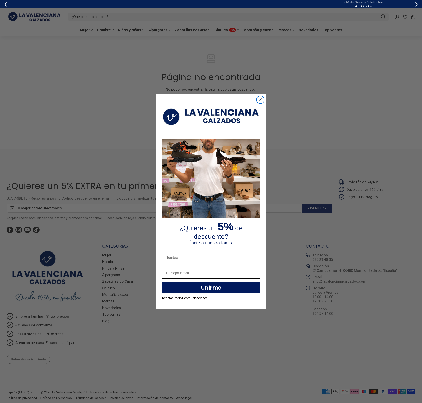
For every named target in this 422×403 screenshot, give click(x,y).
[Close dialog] (260, 100)
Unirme (211, 287)
